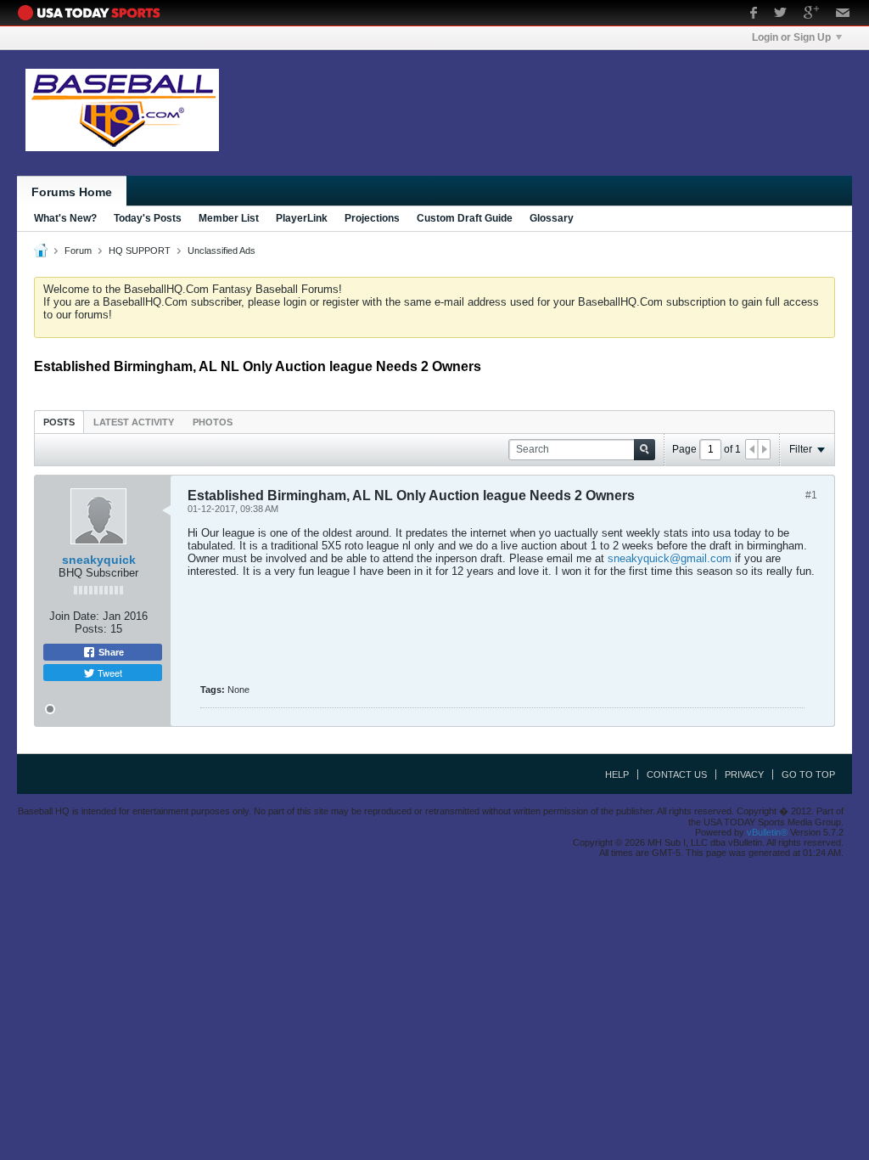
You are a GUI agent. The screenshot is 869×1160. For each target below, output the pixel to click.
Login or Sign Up (791, 37)
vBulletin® (767, 832)
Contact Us (677, 774)
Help (617, 774)
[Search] (644, 449)
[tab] (59, 421)
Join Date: (74, 616)
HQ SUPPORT (140, 250)
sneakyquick (99, 559)
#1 (811, 495)
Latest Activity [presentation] (133, 422)
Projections (372, 218)
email (843, 14)
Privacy (744, 774)
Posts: (91, 628)
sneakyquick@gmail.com (670, 558)
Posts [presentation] (59, 422)
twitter (780, 14)
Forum (78, 250)
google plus (811, 14)
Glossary (552, 218)
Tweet (108, 672)
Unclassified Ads (221, 250)
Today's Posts (148, 218)
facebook (753, 14)
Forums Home (71, 192)
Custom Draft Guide (465, 218)
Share (110, 652)
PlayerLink (302, 218)
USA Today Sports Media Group (93, 12)
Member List (229, 218)
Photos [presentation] (213, 422)
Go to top (808, 774)
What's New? (65, 218)
